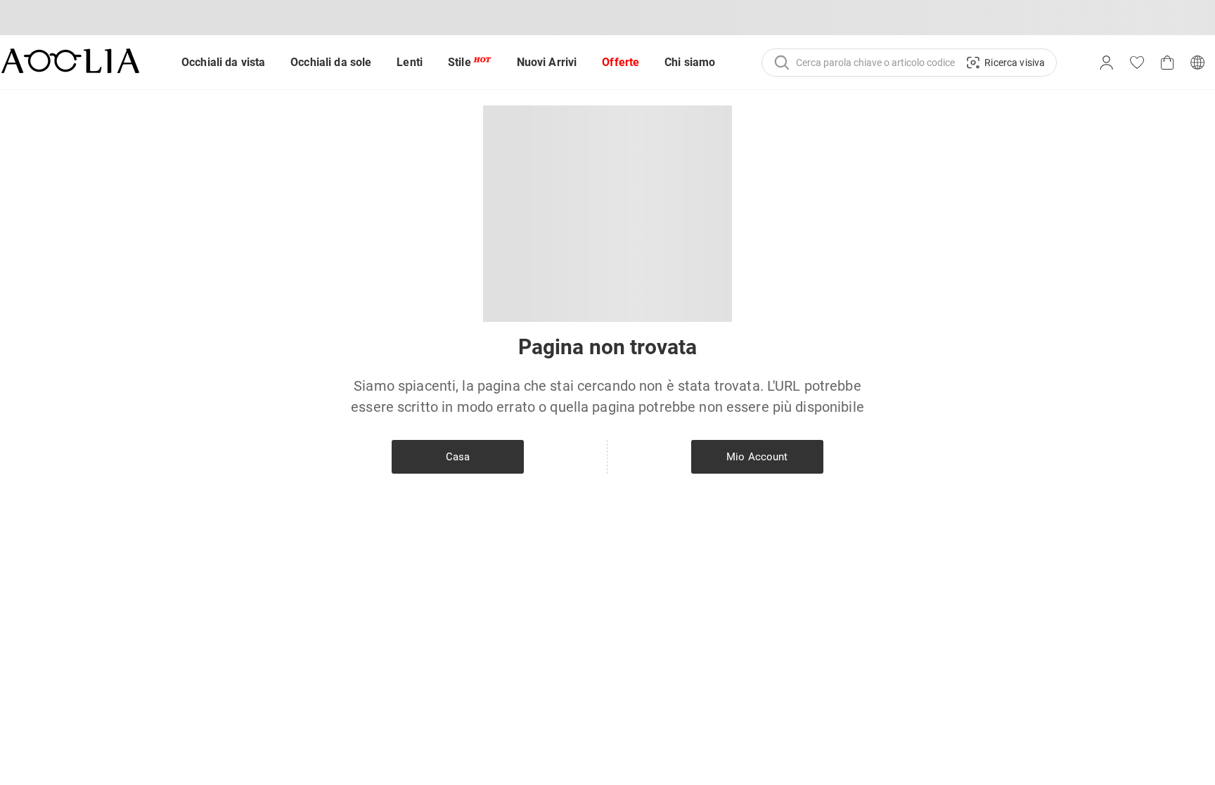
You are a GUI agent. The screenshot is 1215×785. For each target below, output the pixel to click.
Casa (458, 456)
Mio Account (757, 456)
